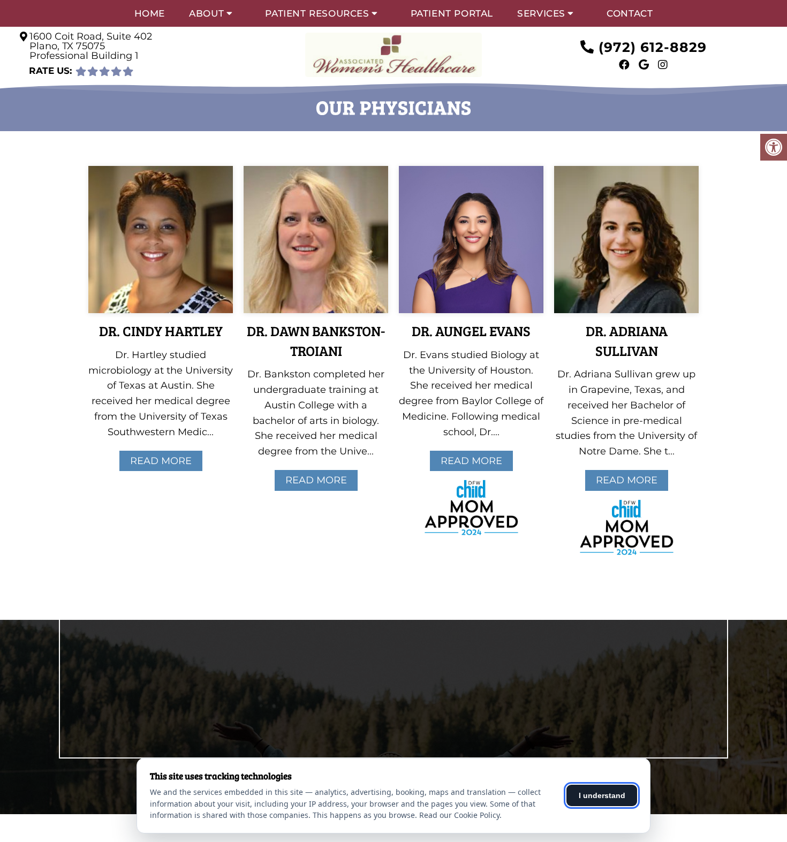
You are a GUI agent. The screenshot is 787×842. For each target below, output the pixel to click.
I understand (602, 795)
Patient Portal (452, 13)
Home (149, 13)
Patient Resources (317, 13)
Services (541, 13)
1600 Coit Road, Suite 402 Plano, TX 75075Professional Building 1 (90, 46)
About (206, 13)
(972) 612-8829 (653, 47)
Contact (630, 13)
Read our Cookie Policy (459, 815)
